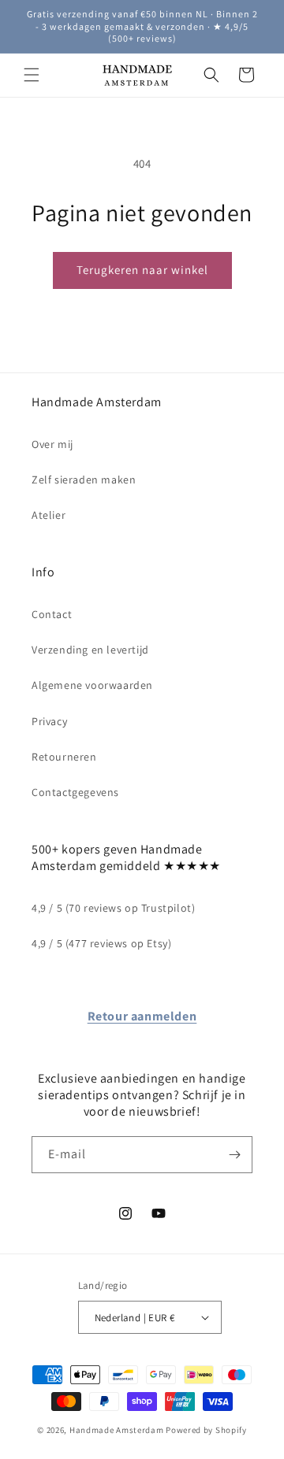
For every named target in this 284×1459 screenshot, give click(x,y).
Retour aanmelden (142, 1016)
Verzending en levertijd (90, 649)
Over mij (52, 444)
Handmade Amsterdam (116, 1429)
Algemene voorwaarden (92, 685)
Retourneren (64, 757)
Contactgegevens (75, 792)
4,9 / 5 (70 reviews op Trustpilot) (113, 908)
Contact (52, 614)
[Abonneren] (234, 1154)
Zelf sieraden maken (84, 479)
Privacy (49, 721)
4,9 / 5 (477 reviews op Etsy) (101, 943)
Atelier (48, 515)
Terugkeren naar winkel (142, 269)
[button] (31, 74)
